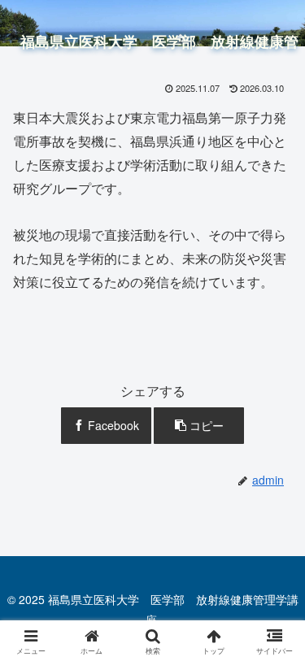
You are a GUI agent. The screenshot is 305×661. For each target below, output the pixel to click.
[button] (199, 425)
